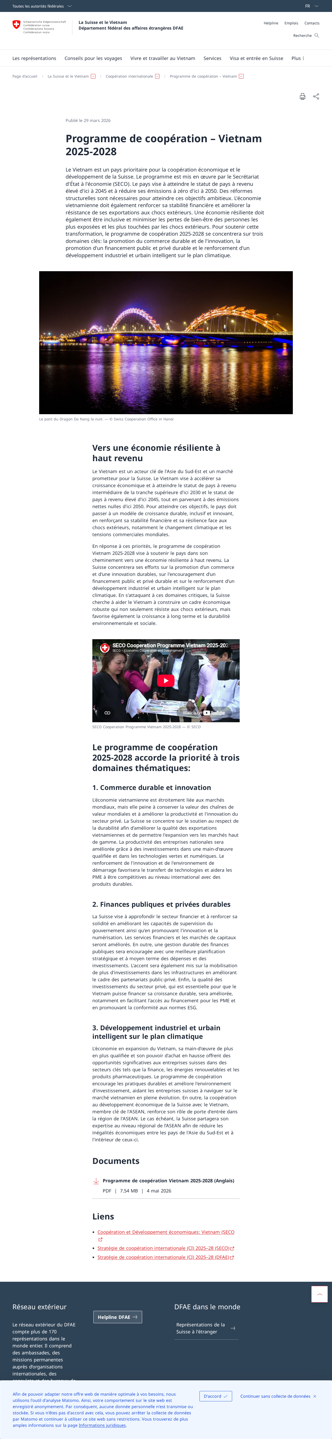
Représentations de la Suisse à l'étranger (200, 1328)
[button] (34, 58)
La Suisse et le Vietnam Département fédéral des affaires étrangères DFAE (131, 25)
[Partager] (316, 96)
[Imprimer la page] (302, 96)
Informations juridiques (102, 1425)
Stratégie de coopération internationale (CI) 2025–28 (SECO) (163, 1248)
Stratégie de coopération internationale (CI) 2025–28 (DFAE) (163, 1257)
